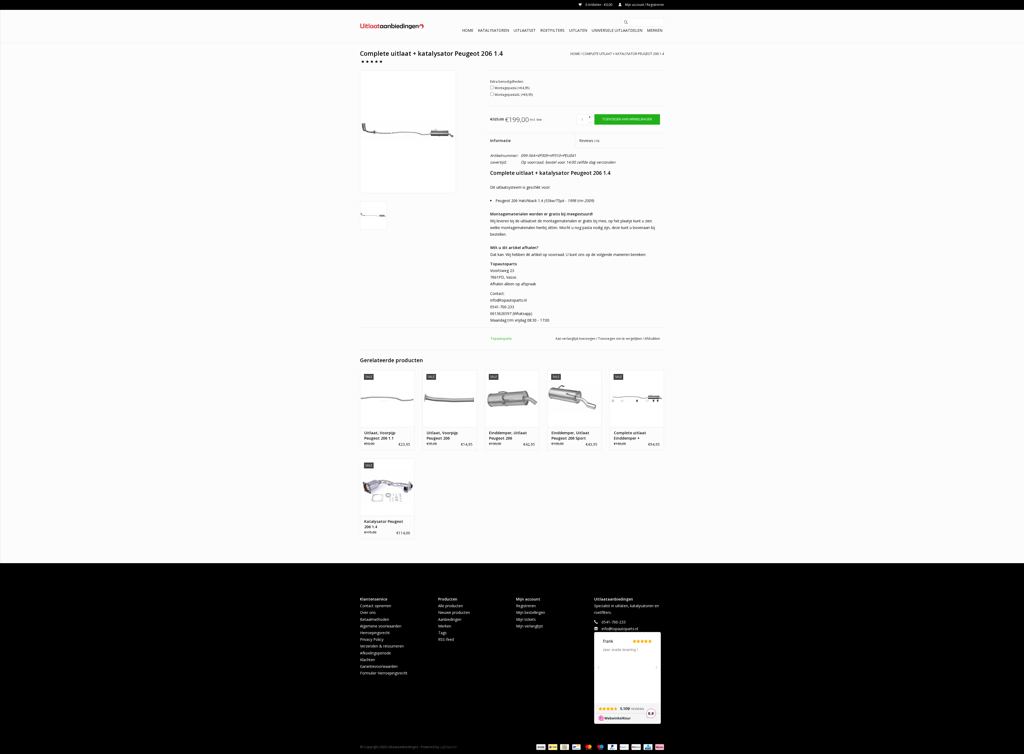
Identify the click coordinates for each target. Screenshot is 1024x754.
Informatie (500, 140)
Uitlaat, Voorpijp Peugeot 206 (442, 435)
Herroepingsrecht (375, 632)
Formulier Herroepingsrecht (383, 673)
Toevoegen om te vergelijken (620, 338)
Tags (442, 632)
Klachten (367, 659)
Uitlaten (578, 30)
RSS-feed (446, 639)
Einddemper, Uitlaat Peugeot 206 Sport (570, 435)
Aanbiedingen (449, 619)
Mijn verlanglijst (529, 626)
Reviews (589, 140)
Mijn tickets (526, 619)
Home (467, 30)
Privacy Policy (371, 639)
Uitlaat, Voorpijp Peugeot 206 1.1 (379, 435)
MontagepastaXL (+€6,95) (514, 94)
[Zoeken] (624, 22)
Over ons (368, 612)
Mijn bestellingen (530, 612)
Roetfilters (552, 30)
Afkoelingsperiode (375, 653)
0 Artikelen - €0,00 (599, 4)
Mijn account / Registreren (644, 4)
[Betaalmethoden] (540, 746)
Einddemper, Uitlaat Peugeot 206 (508, 435)
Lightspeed (448, 747)
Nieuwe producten (454, 612)
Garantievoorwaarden (379, 666)
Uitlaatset (525, 30)
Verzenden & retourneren (382, 646)
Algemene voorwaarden (380, 626)
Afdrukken (652, 338)
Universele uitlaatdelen (617, 30)
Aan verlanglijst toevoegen (575, 338)
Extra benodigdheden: (507, 81)
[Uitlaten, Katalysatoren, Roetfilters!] (392, 26)
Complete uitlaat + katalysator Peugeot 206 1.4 (623, 54)
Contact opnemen (375, 605)
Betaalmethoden (374, 619)
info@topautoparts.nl (620, 628)
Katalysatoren (493, 30)
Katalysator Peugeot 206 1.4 (383, 524)
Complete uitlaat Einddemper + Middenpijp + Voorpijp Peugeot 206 (634, 435)
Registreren (526, 605)
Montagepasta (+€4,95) (512, 88)
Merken (654, 30)
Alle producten (450, 605)
